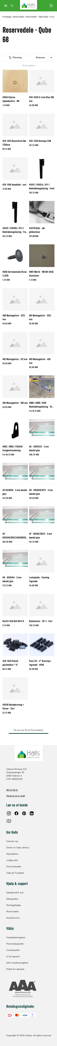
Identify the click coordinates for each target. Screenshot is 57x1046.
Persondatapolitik (15, 943)
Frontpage (7, 17)
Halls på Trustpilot (15, 873)
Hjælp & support (17, 884)
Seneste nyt (12, 841)
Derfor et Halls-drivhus (17, 847)
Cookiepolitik (13, 950)
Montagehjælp (13, 905)
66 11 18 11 (12, 790)
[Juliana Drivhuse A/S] (28, 5)
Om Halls (12, 833)
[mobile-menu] (6, 6)
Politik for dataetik (15, 969)
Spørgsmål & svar (15, 892)
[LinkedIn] (31, 813)
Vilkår (10, 929)
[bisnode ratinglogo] (28, 989)
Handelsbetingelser (15, 937)
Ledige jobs (12, 860)
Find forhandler (13, 866)
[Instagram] (8, 813)
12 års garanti (13, 956)
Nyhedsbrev (12, 854)
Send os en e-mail (15, 796)
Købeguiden (12, 899)
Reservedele (18, 17)
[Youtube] (8, 820)
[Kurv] (51, 6)
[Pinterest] (24, 813)
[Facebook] (16, 813)
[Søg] (12, 6)
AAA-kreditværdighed (17, 962)
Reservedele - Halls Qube (37, 17)
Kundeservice (13, 918)
